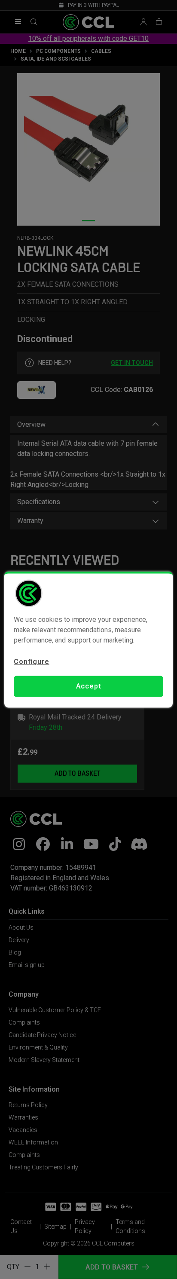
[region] (88, 640)
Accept (88, 686)
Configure (31, 662)
